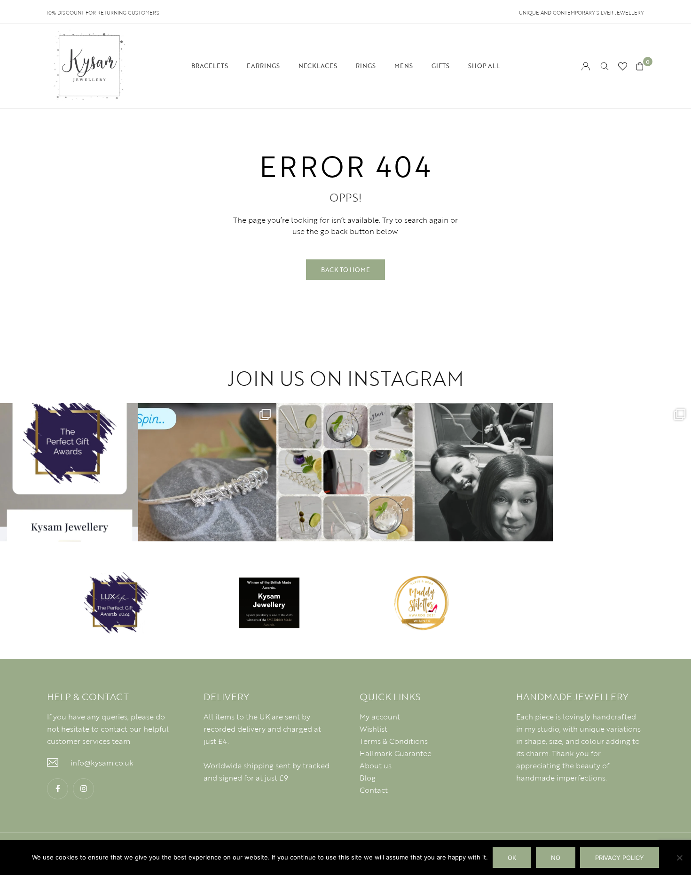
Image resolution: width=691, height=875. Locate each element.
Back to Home (345, 269)
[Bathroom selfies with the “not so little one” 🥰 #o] (484, 472)
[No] (679, 857)
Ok (512, 857)
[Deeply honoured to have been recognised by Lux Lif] (69, 472)
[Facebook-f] (57, 788)
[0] (640, 66)
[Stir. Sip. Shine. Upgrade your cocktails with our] (345, 472)
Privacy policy (619, 857)
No (555, 857)
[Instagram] (83, 788)
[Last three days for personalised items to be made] (622, 472)
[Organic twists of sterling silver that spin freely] (207, 472)
